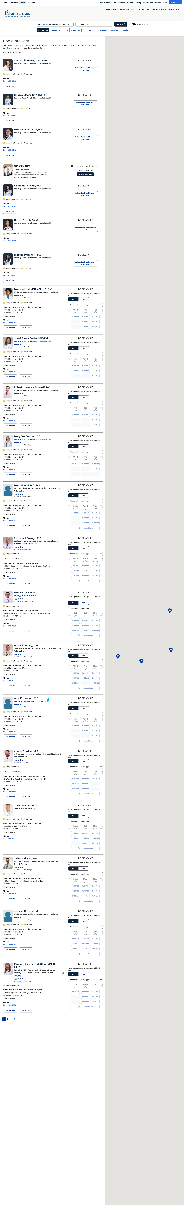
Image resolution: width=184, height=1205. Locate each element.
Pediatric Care (159, 9)
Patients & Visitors (128, 9)
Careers (130, 3)
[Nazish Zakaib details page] (8, 225)
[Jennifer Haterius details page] (8, 916)
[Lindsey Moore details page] (8, 100)
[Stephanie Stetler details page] (8, 65)
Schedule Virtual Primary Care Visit (85, 69)
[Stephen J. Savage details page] (8, 544)
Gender (125, 30)
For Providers (144, 9)
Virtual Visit (75, 30)
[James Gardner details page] (8, 757)
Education (14, 3)
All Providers (43, 30)
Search (119, 24)
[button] (22, 559)
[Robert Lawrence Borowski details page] (8, 392)
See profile (9, 86)
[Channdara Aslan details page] (8, 190)
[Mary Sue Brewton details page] (8, 441)
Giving (138, 3)
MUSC (5, 3)
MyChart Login (161, 3)
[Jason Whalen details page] (8, 810)
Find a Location (119, 3)
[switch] (140, 24)
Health (22, 3)
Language (103, 30)
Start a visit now (85, 174)
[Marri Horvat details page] (8, 491)
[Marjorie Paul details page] (8, 294)
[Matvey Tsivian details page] (8, 597)
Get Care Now (112, 9)
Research (31, 3)
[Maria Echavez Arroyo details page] (8, 134)
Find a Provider (104, 3)
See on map (10, 328)
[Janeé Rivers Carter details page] (8, 343)
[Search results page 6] (21, 1019)
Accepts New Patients (59, 30)
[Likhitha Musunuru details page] (8, 259)
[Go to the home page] (17, 13)
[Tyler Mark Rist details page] (8, 864)
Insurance (91, 30)
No (73, 299)
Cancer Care (173, 9)
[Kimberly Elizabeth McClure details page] (8, 972)
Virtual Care (148, 3)
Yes (83, 299)
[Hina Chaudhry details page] (8, 651)
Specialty (115, 30)
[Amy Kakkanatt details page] (8, 703)
